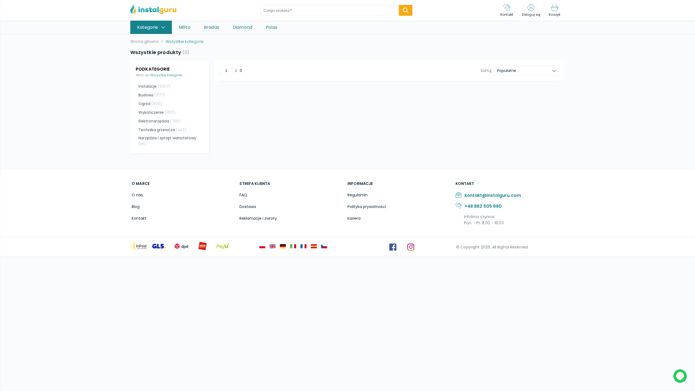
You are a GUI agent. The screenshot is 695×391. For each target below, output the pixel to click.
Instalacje (154, 86)
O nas (137, 195)
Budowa (151, 95)
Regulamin (358, 195)
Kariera (354, 218)
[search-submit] (405, 10)
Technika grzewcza (162, 130)
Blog (136, 206)
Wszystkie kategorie (166, 75)
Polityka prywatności (367, 206)
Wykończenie (156, 112)
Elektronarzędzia (159, 121)
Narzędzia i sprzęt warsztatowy (167, 141)
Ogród (150, 103)
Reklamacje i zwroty (258, 218)
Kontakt (139, 218)
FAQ (243, 195)
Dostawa (247, 206)
